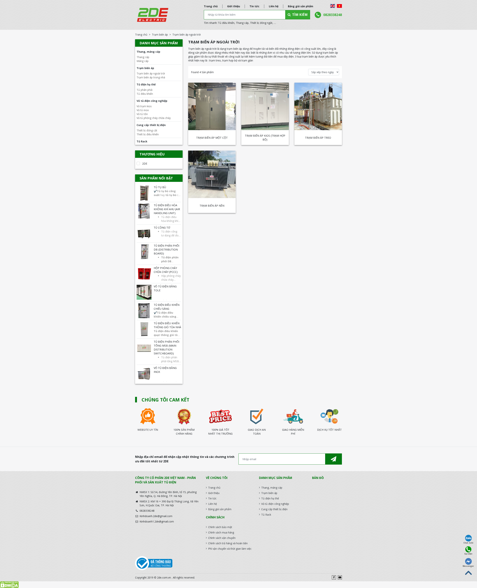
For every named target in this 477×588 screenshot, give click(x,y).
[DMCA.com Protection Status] (238, 584)
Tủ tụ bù (160, 187)
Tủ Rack (142, 141)
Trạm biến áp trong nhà (151, 77)
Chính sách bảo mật (220, 527)
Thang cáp (242, 23)
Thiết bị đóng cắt (147, 130)
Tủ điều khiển (226, 23)
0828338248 (332, 14)
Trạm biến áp (160, 34)
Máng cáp (143, 61)
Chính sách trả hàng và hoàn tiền (228, 543)
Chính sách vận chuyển (222, 538)
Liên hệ (273, 6)
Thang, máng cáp (148, 51)
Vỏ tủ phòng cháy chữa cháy (154, 118)
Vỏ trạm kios (144, 106)
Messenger (468, 566)
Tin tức (254, 6)
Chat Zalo (468, 542)
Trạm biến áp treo (318, 137)
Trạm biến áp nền (212, 205)
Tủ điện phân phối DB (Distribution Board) (166, 249)
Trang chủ (211, 6)
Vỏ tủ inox (143, 110)
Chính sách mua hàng (221, 532)
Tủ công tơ (162, 227)
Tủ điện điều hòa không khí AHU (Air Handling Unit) (167, 209)
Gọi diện (468, 553)
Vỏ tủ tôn (142, 114)
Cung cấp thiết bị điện (151, 125)
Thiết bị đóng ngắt (261, 23)
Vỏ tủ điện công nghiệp (152, 101)
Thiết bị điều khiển (148, 134)
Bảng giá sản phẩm (300, 6)
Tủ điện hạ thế (146, 84)
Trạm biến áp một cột (212, 137)
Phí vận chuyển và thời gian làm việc (230, 548)
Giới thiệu (233, 6)
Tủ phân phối (144, 90)
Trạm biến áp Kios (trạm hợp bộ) (265, 137)
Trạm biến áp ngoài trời (151, 73)
